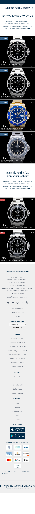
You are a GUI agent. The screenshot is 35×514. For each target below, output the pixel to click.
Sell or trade (17, 389)
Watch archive (17, 393)
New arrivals (17, 381)
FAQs (17, 316)
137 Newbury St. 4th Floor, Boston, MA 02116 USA (17, 284)
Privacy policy (17, 308)
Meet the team (17, 411)
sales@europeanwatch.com (17, 297)
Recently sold (18, 385)
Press (17, 419)
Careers (17, 415)
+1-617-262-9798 (17, 294)
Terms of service (17, 312)
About (17, 407)
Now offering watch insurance (17, 2)
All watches (17, 377)
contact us (26, 28)
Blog (17, 403)
